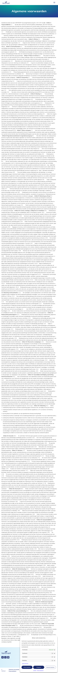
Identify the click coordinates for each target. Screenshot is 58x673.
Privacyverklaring (40, 670)
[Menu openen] (54, 2)
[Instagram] (5, 657)
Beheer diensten (25, 663)
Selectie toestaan (50, 667)
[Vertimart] (6, 2)
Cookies (34, 670)
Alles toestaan (27, 667)
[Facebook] (2, 657)
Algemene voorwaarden (14, 669)
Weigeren (38, 667)
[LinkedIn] (8, 657)
